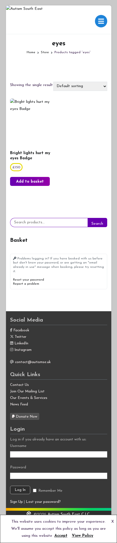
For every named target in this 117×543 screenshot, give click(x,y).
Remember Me (50, 491)
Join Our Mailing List (27, 391)
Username (18, 446)
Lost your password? (43, 502)
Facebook (21, 330)
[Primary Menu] (101, 21)
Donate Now (26, 416)
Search (97, 224)
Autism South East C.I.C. (69, 514)
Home (31, 52)
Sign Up (16, 502)
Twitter (20, 337)
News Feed (19, 404)
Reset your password (28, 279)
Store (45, 52)
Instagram (23, 350)
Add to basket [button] (30, 182)
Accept (60, 536)
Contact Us (19, 385)
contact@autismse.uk (33, 362)
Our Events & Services (28, 398)
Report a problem (26, 283)
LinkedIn (21, 343)
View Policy (82, 536)
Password (18, 467)
